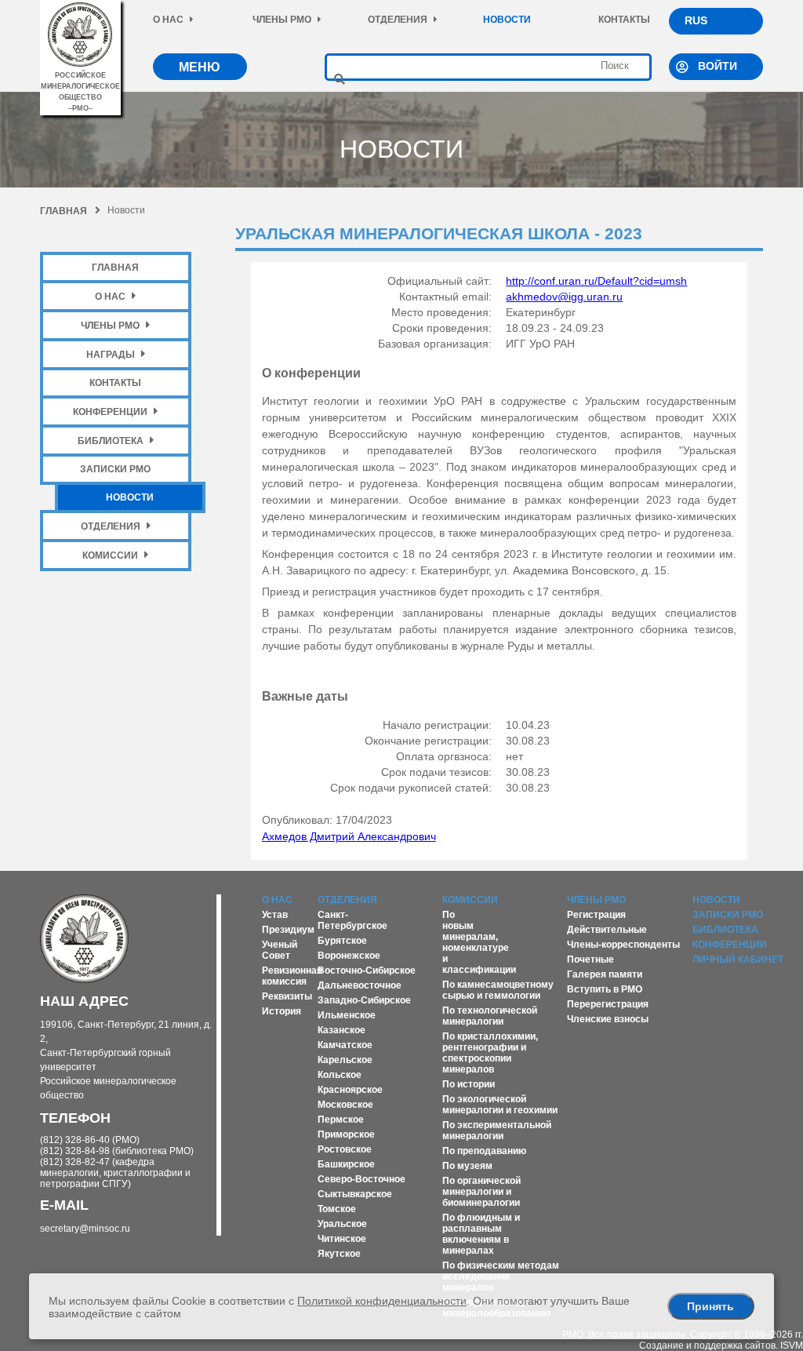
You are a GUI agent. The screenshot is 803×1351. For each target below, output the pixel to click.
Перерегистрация (608, 1004)
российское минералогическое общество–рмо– (80, 91)
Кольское (340, 1074)
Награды (110, 354)
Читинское (342, 1238)
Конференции (110, 411)
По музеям (467, 1165)
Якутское (339, 1253)
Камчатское (345, 1045)
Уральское (342, 1223)
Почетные (590, 959)
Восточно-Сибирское (367, 970)
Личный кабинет (737, 959)
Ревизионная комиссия (292, 976)
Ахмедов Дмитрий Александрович (349, 836)
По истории (468, 1084)
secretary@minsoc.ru (85, 1228)
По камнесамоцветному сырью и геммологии (498, 990)
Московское (345, 1104)
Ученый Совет (279, 950)
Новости (507, 19)
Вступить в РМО (604, 989)
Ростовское (345, 1149)
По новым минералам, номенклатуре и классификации (479, 942)
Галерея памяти (604, 974)
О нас (168, 19)
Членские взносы (608, 1019)
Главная (63, 211)
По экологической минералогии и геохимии (500, 1105)
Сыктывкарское (355, 1194)
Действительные (607, 929)
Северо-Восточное (361, 1179)
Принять (710, 1306)
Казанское (341, 1030)
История (281, 1011)
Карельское (345, 1059)
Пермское (341, 1119)
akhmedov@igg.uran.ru (564, 296)
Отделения (397, 19)
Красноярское (350, 1089)
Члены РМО (282, 19)
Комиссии (110, 555)
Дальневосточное (360, 985)
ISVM (791, 1345)
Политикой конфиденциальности (382, 1301)
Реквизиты (287, 996)
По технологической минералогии (489, 1016)
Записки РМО (115, 469)
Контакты (624, 19)
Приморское (346, 1134)
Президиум (288, 929)
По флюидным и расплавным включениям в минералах (481, 1234)
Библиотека (111, 440)
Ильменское (347, 1015)
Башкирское (346, 1164)
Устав (275, 914)
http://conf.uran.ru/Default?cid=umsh (596, 281)
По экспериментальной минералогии (496, 1131)
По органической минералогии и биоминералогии (481, 1191)
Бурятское (342, 940)
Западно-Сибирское (364, 1000)
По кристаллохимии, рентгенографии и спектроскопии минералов (490, 1053)
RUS (696, 20)
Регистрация (596, 914)
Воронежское (349, 955)
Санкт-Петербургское (352, 920)
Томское (337, 1209)
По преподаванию (484, 1150)
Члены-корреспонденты (623, 944)
